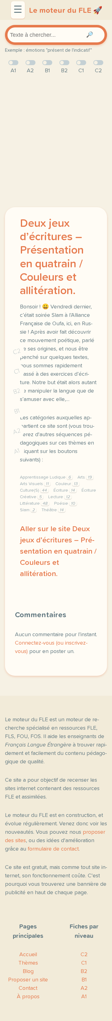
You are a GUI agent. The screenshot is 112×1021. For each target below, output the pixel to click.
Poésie (64, 503)
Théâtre (52, 510)
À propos (28, 997)
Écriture (64, 490)
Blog (28, 971)
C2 (16, 351)
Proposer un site (28, 980)
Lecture (59, 497)
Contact (28, 988)
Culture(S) (33, 490)
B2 (16, 391)
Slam (27, 510)
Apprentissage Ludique (45, 477)
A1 (17, 451)
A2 (16, 431)
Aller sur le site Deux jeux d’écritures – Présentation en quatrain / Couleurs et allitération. (58, 551)
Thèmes (28, 963)
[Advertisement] (56, 141)
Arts (84, 477)
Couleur (66, 484)
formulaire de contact (53, 849)
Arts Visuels (34, 484)
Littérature (34, 503)
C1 (17, 371)
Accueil (28, 954)
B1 (17, 411)
